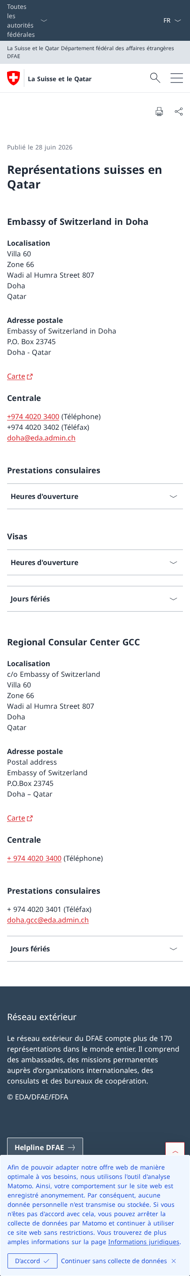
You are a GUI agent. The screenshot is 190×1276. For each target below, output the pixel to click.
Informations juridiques (143, 1241)
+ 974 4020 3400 (34, 858)
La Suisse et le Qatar (59, 79)
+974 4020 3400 (33, 416)
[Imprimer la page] (159, 111)
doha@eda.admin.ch (41, 438)
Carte (16, 376)
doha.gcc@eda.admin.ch (48, 920)
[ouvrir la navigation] (176, 78)
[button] (175, 1152)
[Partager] (178, 111)
